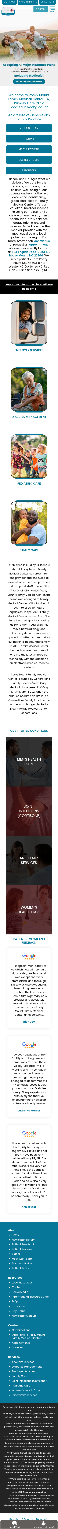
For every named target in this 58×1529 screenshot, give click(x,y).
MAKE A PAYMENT (29, 149)
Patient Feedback (23, 1244)
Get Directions (21, 1330)
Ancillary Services (23, 1362)
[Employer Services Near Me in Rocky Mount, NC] (29, 323)
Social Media (20, 1292)
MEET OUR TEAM (29, 128)
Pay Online (19, 1311)
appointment (38, 245)
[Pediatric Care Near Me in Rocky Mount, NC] (29, 456)
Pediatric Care (21, 1385)
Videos (16, 1254)
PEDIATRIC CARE (29, 483)
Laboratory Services (24, 1395)
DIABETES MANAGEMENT (29, 417)
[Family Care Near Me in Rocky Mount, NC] (29, 523)
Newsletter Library (23, 1240)
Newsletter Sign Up (24, 1316)
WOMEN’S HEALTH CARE (29, 909)
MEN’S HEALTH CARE (29, 761)
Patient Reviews (22, 1249)
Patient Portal (20, 1268)
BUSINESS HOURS (29, 160)
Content (17, 1287)
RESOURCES (29, 170)
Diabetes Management (27, 1367)
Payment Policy (22, 1263)
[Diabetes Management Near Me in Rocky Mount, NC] (29, 389)
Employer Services (23, 1371)
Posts (15, 1235)
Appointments (21, 1343)
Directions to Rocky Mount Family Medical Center (28, 1336)
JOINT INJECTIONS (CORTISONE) (29, 811)
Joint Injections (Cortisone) (29, 1381)
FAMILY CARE (29, 550)
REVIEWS (29, 138)
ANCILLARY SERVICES (29, 860)
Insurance (18, 1306)
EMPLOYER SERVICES (29, 350)
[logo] (8, 8)
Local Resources (22, 1282)
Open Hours (19, 1347)
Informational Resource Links (30, 1297)
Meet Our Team (22, 1259)
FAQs (15, 1301)
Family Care (19, 1376)
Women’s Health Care (26, 1390)
